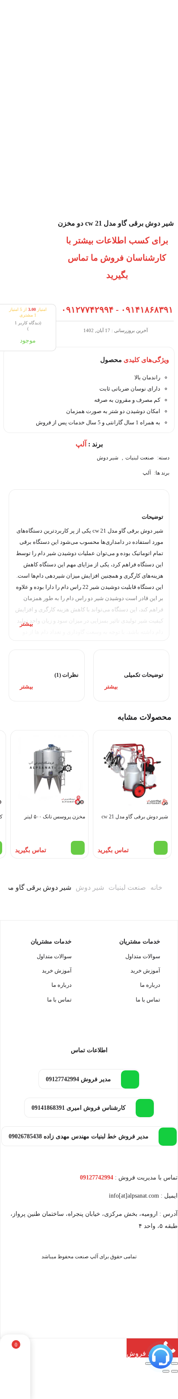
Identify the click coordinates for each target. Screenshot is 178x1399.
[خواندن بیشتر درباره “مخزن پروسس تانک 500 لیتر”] (78, 848)
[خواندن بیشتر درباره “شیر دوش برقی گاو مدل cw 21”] (161, 848)
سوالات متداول (142, 956)
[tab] (89, 565)
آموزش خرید (145, 970)
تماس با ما (148, 999)
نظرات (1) (66, 675)
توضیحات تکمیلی (143, 675)
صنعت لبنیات (139, 458)
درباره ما (150, 985)
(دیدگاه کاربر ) (28, 325)
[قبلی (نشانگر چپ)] (174, 1371)
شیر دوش (107, 458)
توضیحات (152, 517)
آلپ (147, 473)
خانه (156, 887)
